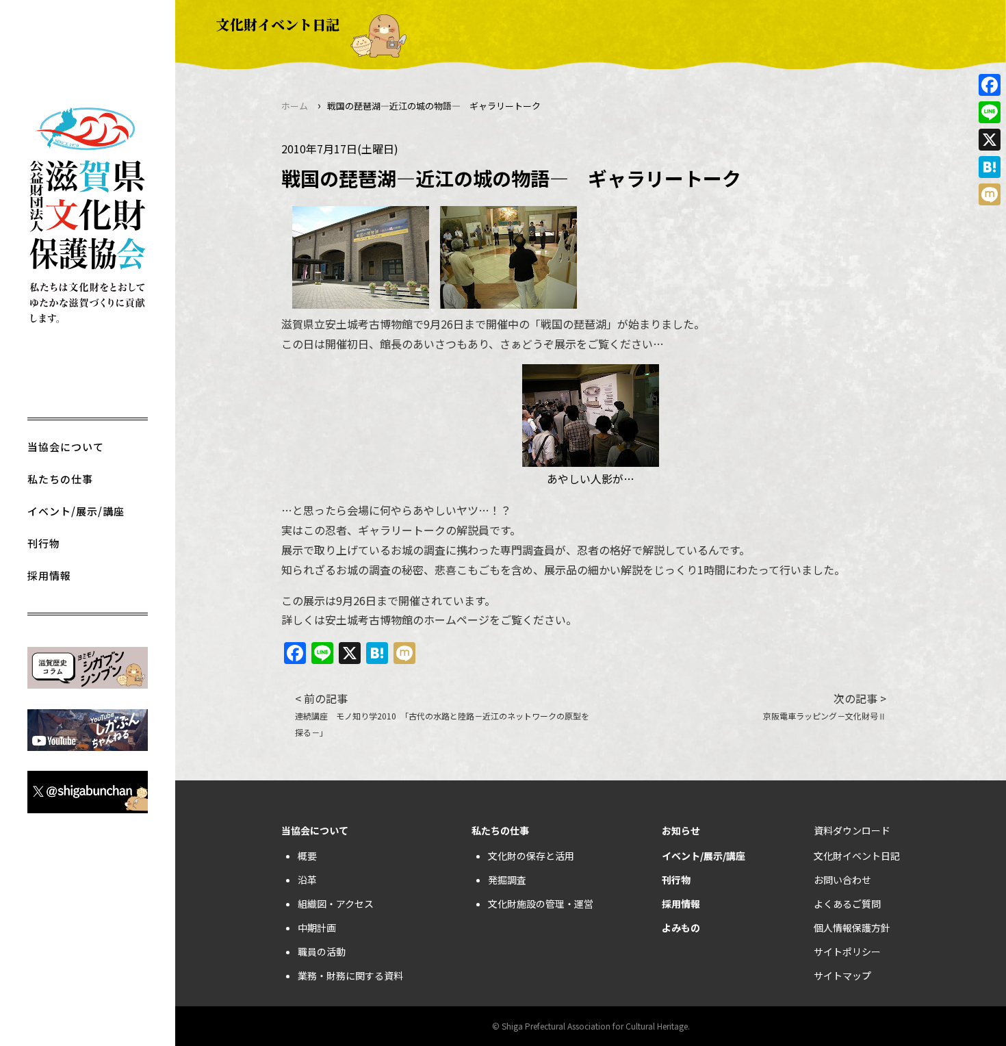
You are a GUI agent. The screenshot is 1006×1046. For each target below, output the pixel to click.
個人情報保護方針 (852, 927)
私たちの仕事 (60, 479)
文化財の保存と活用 (531, 856)
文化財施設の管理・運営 (540, 903)
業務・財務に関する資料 (350, 975)
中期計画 (317, 927)
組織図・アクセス (336, 903)
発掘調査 (507, 879)
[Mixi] (989, 194)
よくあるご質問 (847, 903)
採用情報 (49, 575)
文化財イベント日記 (857, 856)
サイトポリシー (847, 951)
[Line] (989, 112)
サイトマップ (842, 975)
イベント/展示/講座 (76, 511)
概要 (307, 856)
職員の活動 (322, 951)
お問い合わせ (842, 879)
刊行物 (43, 543)
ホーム (294, 105)
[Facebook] (989, 85)
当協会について (65, 446)
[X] (989, 139)
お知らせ (681, 830)
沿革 (307, 879)
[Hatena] (989, 167)
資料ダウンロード (852, 830)
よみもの (681, 927)
